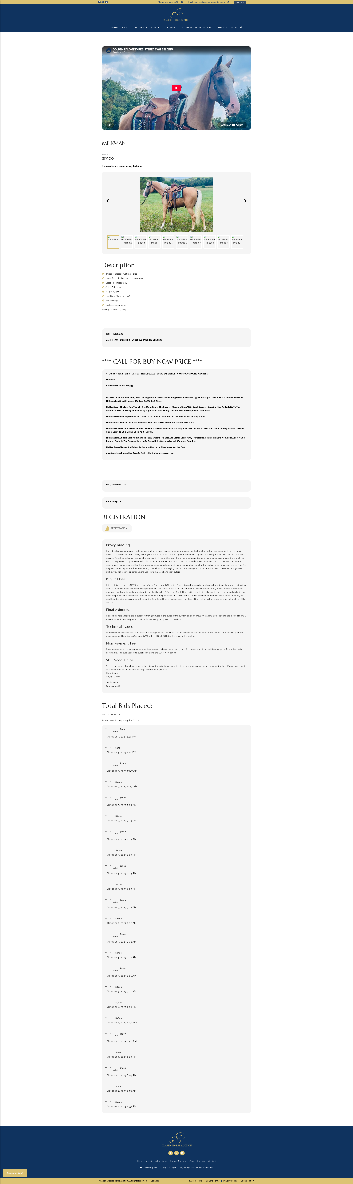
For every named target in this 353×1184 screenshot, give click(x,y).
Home (114, 27)
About (126, 27)
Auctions (139, 27)
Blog (234, 27)
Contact (156, 27)
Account (171, 27)
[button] (241, 27)
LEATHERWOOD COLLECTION (196, 27)
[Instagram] (102, 2)
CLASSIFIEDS (221, 27)
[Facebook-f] (99, 2)
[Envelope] (106, 2)
